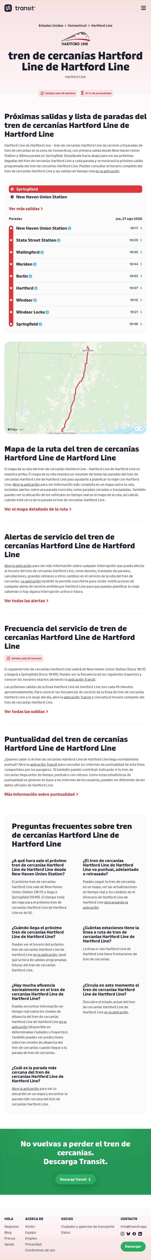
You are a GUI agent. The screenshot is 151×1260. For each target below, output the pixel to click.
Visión (30, 1226)
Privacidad (33, 1244)
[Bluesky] (128, 1233)
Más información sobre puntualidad (39, 794)
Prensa (9, 1238)
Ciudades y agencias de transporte (87, 1226)
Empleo (31, 1238)
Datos (65, 1232)
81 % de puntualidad (98, 93)
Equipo (30, 1232)
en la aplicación (107, 171)
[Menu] (143, 8)
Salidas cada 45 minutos (60, 93)
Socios (67, 1219)
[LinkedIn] (140, 1234)
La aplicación (31, 581)
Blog (8, 1232)
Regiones (11, 1226)
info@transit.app (134, 1226)
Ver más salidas (24, 208)
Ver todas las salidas (24, 711)
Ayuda (9, 1244)
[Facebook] (134, 1234)
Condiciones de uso (40, 1250)
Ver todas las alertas (24, 600)
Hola (8, 1219)
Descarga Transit (73, 1179)
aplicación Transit (81, 679)
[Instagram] (122, 1234)
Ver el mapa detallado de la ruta (36, 509)
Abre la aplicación (26, 484)
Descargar (133, 1246)
